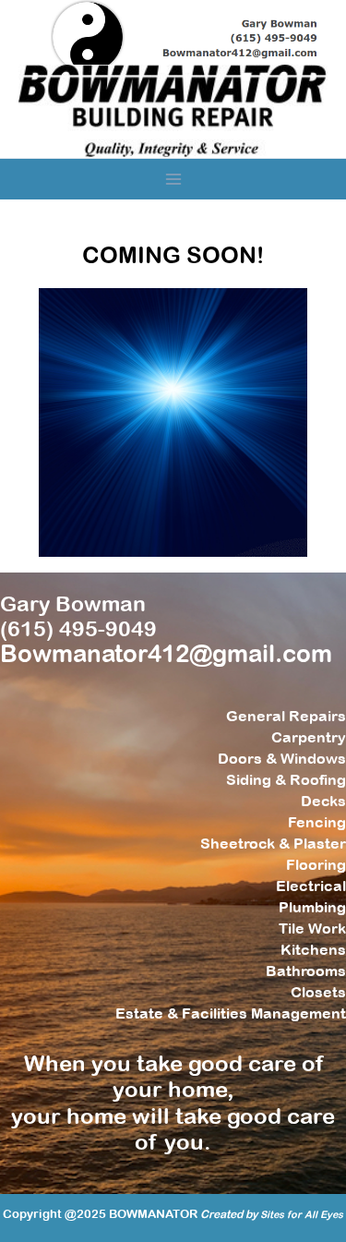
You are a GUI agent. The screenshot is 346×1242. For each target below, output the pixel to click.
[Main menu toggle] (173, 179)
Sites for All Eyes (301, 1214)
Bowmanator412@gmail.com (166, 653)
